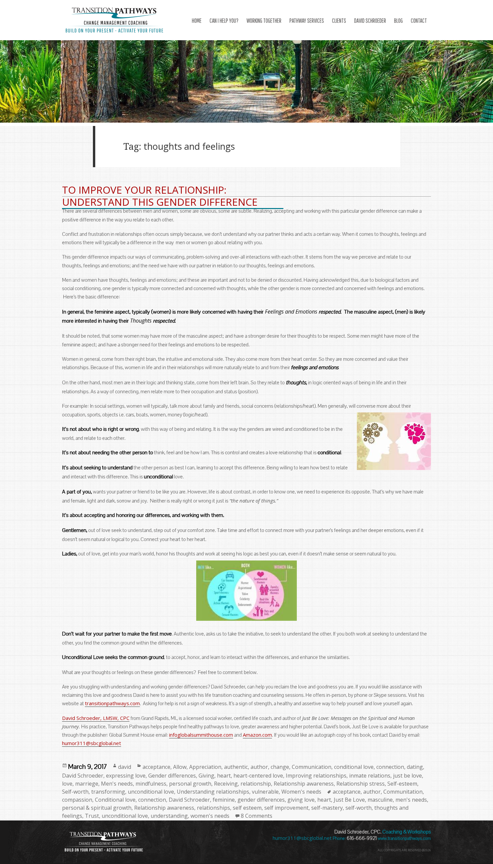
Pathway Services (306, 20)
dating (415, 767)
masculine (380, 799)
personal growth (190, 783)
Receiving (226, 783)
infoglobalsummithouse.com (201, 734)
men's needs (411, 799)
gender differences (261, 799)
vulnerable (265, 791)
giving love (301, 799)
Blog (398, 20)
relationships (213, 807)
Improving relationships (316, 775)
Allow (179, 767)
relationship (255, 783)
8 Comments (256, 815)
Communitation (403, 791)
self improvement (286, 807)
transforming (108, 791)
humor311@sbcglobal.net (91, 743)
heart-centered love (258, 775)
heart (224, 775)
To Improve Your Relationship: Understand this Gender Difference (160, 196)
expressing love (126, 775)
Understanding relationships (213, 791)
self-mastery (327, 807)
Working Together (263, 20)
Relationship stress (360, 783)
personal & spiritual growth (96, 807)
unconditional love (151, 791)
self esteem (247, 807)
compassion (77, 799)
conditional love (354, 767)
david (124, 767)
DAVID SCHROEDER (370, 20)
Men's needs (117, 783)
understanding (169, 815)
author (259, 767)
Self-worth (75, 791)
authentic (236, 767)
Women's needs (301, 791)
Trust (92, 815)
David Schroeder (82, 775)
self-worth (358, 807)
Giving (206, 775)
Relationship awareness (304, 783)
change (280, 767)
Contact (419, 20)
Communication (311, 767)
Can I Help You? (224, 20)
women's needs (209, 815)
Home (197, 20)
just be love (407, 775)
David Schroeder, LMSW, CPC (95, 718)
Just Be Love (349, 799)
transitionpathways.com (112, 703)
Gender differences (172, 775)
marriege (86, 783)
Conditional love (115, 799)
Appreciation (205, 767)
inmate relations (369, 775)
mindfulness (150, 783)
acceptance (156, 767)
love (67, 783)
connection (390, 767)
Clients (339, 20)
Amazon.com (257, 734)
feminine (224, 799)
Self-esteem (402, 783)
